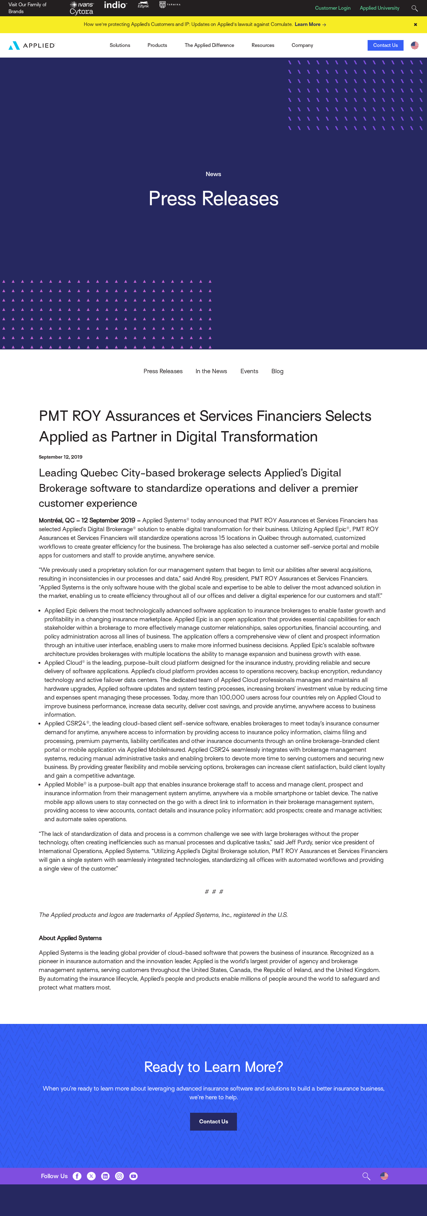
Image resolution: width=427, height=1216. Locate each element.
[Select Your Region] (414, 45)
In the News (211, 371)
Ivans (99, 43)
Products (157, 45)
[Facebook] (77, 1175)
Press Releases (163, 371)
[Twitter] (91, 1175)
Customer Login (333, 8)
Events (249, 371)
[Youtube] (133, 1175)
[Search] (414, 8)
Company (302, 45)
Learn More (307, 24)
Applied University (379, 8)
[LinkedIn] (105, 1175)
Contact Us (385, 45)
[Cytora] (81, 11)
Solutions (120, 45)
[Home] (31, 45)
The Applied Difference (209, 45)
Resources (263, 45)
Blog (277, 371)
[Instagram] (119, 1175)
